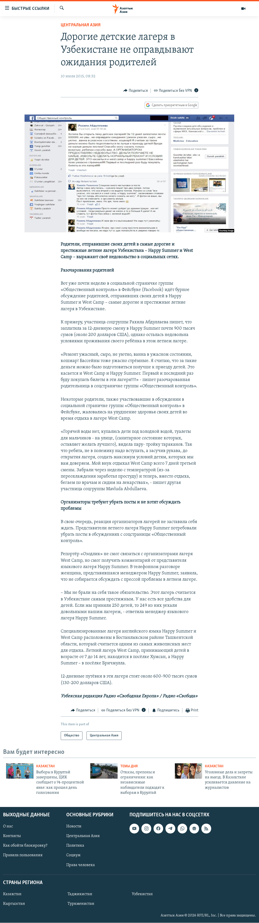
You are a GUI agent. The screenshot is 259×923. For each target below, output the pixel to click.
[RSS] (206, 829)
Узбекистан (142, 894)
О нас (8, 827)
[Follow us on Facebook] (158, 829)
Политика (75, 846)
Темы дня (129, 766)
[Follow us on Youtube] (134, 829)
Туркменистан (81, 904)
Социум (73, 855)
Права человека (80, 865)
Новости (73, 827)
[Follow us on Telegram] (170, 829)
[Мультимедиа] (243, 8)
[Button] (135, 90)
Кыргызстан (14, 904)
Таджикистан (80, 894)
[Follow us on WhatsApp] (182, 829)
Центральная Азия (80, 25)
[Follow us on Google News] (194, 829)
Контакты (12, 836)
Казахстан (45, 766)
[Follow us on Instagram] (146, 829)
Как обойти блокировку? (25, 846)
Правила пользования (22, 855)
